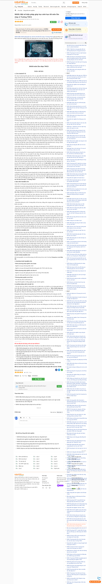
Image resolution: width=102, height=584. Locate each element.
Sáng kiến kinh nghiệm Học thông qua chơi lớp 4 (76, 119)
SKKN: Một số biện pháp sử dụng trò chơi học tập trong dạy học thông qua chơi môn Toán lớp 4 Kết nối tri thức (76, 132)
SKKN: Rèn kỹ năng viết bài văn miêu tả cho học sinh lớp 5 (76, 217)
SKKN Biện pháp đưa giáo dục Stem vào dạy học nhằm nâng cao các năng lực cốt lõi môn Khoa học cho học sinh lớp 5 (77, 200)
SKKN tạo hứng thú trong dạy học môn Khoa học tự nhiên (76, 371)
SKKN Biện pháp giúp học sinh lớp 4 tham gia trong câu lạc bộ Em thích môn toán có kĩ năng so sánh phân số (77, 90)
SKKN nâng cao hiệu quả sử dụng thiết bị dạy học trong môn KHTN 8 (77, 419)
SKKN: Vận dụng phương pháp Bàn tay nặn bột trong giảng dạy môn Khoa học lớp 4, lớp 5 (77, 259)
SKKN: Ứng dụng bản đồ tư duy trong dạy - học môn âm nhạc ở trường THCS (76, 540)
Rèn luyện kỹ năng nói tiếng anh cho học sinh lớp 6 (77, 367)
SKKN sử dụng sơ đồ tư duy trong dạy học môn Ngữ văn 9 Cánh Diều (76, 536)
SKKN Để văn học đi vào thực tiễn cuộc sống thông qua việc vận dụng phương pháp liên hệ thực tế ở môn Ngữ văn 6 (77, 302)
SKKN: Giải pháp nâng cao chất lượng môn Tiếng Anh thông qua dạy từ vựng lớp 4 (76, 193)
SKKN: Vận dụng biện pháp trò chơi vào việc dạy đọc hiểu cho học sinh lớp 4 (76, 123)
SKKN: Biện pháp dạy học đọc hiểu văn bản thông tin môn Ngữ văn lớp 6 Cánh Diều (76, 307)
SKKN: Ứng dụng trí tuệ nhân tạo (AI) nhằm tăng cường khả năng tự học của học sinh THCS (76, 347)
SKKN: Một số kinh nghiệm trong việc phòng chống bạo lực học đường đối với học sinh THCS (76, 511)
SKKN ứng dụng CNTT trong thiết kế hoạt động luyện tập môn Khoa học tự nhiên (76, 500)
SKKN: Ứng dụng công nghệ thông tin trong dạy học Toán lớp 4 (76, 160)
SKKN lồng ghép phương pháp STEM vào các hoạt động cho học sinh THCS (76, 562)
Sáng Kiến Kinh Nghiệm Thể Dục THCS (75, 507)
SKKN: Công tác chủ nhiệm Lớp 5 (74, 220)
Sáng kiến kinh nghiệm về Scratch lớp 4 (75, 177)
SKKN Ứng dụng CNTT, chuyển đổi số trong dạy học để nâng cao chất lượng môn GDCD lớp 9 (76, 532)
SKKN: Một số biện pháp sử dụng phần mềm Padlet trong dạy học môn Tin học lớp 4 (77, 174)
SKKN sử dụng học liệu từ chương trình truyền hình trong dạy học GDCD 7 (75, 547)
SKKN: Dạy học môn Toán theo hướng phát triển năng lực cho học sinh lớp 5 (76, 227)
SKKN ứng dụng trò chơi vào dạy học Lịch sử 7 (77, 449)
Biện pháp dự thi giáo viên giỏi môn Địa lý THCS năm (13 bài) (76, 434)
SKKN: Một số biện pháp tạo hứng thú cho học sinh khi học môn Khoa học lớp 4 (76, 153)
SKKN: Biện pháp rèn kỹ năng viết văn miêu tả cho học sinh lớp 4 (76, 116)
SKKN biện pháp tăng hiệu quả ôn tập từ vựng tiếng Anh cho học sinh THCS (76, 445)
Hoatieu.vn (15, 10)
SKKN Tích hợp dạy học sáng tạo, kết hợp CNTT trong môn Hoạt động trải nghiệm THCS (76, 411)
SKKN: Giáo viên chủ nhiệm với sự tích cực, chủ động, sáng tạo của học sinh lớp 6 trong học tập (76, 390)
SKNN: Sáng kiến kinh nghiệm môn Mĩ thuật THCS (76, 493)
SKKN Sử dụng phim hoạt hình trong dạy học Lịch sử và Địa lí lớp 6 (77, 395)
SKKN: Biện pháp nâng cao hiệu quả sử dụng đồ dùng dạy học (77, 364)
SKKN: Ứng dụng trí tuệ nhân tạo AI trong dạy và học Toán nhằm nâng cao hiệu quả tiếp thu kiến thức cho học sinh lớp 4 (76, 170)
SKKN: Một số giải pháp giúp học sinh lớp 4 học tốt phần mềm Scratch (76, 180)
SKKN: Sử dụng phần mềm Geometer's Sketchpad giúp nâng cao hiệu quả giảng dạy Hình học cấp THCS (77, 402)
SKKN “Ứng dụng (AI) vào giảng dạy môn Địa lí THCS (77, 360)
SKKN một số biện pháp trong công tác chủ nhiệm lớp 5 (76, 271)
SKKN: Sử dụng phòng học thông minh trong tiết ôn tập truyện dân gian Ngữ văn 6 (76, 310)
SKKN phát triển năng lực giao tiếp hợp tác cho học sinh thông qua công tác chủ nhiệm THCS (76, 471)
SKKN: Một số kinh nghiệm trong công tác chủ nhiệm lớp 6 (76, 333)
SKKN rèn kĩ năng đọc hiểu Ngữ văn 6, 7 (76, 452)
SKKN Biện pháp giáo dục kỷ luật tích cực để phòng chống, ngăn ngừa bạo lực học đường (77, 422)
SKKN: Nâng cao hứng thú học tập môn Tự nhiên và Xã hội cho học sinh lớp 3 (76, 66)
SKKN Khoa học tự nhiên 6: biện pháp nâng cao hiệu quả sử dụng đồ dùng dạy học (76, 322)
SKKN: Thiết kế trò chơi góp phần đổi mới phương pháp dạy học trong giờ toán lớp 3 (76, 50)
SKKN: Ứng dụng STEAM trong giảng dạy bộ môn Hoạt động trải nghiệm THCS (77, 558)
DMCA (58, 482)
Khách (68, 11)
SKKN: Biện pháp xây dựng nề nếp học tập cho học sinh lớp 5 (76, 223)
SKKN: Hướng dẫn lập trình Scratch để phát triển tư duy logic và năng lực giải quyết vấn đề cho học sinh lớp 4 (76, 185)
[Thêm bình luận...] (41, 421)
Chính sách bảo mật (61, 479)
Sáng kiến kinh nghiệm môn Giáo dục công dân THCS (76, 475)
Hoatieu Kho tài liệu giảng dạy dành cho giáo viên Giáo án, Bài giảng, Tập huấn (21, 3)
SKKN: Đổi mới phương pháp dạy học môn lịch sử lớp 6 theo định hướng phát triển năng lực (77, 520)
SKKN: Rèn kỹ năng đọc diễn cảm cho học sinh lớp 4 (76, 145)
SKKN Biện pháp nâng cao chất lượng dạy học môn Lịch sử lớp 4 (76, 103)
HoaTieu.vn (21, 474)
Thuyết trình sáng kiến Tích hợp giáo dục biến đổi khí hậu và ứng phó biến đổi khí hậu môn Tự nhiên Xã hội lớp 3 (76, 45)
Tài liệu (59, 366)
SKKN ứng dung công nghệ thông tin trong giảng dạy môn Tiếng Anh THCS (76, 441)
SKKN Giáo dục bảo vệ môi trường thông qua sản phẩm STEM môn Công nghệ (77, 430)
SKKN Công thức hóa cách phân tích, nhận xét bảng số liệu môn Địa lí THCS (76, 415)
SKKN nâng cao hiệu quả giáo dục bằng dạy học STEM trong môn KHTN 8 (76, 555)
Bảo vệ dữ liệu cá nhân (62, 481)
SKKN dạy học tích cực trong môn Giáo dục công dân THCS (76, 466)
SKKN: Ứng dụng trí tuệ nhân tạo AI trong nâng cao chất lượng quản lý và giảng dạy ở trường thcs (76, 574)
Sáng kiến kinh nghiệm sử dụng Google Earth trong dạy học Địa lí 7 (77, 543)
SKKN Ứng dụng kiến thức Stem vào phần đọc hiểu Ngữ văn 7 (76, 570)
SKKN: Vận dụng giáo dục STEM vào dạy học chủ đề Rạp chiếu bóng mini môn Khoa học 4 (77, 81)
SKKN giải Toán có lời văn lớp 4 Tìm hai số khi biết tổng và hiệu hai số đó (76, 149)
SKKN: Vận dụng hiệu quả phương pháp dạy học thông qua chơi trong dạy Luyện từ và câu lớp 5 (76, 247)
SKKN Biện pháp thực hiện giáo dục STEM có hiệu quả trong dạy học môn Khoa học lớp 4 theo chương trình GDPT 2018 (77, 77)
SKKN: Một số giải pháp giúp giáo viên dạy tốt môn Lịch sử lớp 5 (76, 234)
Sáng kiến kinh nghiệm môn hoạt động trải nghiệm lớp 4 (76, 85)
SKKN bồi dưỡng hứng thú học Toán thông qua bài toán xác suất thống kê (76, 458)
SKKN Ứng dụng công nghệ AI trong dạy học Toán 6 (77, 314)
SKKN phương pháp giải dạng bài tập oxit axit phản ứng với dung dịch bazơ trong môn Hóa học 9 (77, 480)
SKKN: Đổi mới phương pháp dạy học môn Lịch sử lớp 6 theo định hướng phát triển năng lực (76, 352)
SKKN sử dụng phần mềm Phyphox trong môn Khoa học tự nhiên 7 (76, 579)
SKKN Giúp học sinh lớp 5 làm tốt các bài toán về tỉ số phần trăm (76, 283)
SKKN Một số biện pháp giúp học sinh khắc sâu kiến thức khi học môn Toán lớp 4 (76, 156)
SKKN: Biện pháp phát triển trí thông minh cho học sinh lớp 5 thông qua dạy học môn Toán (76, 213)
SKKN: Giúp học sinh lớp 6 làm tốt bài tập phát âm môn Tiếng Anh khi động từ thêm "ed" (76, 341)
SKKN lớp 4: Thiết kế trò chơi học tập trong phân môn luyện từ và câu (76, 127)
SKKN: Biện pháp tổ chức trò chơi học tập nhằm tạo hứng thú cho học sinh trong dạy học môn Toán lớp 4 (76, 137)
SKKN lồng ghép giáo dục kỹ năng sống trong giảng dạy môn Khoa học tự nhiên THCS (77, 504)
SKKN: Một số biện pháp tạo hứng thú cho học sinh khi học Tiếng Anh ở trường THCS (76, 337)
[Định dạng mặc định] (29, 417)
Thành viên (75, 2)
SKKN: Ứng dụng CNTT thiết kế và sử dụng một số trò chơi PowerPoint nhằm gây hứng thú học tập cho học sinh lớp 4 (76, 165)
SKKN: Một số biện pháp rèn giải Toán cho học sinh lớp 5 (76, 231)
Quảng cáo (44, 481)
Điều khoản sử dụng (61, 477)
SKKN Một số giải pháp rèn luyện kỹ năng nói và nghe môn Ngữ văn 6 (77, 298)
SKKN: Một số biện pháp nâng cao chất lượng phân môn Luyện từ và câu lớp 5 (75, 204)
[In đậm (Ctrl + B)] (24, 417)
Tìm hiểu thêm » (24, 32)
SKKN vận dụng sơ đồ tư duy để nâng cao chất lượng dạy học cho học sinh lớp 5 (76, 268)
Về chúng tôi (45, 477)
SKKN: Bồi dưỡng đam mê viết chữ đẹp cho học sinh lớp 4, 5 (76, 238)
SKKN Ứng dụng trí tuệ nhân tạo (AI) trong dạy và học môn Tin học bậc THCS (76, 426)
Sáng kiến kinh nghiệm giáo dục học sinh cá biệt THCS (76, 462)
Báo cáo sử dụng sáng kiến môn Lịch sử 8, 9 (77, 528)
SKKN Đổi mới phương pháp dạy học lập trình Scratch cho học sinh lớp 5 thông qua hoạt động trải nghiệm (76, 287)
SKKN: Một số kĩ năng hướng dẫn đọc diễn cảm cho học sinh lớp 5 (76, 208)
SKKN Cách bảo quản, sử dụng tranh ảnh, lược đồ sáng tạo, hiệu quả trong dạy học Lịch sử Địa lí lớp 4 (76, 99)
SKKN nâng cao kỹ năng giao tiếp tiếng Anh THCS (76, 437)
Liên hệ (43, 479)
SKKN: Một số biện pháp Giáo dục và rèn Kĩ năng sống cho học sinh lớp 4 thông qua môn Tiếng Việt (77, 108)
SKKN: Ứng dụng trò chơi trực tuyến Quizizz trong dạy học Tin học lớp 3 (76, 53)
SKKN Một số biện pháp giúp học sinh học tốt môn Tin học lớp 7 (77, 455)
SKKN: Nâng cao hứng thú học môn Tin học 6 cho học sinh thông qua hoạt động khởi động (77, 379)
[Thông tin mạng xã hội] (60, 486)
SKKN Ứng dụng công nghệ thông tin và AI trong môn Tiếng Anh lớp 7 (76, 566)
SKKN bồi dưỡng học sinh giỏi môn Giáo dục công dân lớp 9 (76, 489)
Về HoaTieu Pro (45, 482)
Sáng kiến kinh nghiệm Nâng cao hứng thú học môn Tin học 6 (76, 375)
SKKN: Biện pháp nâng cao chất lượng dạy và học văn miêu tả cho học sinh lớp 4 (76, 112)
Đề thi (84, 6)
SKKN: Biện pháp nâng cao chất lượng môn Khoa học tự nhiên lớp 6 (76, 325)
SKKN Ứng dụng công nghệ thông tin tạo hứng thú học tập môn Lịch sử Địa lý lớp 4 (76, 94)
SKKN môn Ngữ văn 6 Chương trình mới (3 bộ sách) (76, 294)
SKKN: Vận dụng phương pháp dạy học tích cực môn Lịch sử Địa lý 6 (76, 356)
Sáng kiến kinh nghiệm (29, 10)
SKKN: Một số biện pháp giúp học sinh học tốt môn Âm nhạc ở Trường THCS (34, 36)
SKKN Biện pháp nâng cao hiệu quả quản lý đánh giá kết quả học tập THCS (76, 406)
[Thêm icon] (20, 417)
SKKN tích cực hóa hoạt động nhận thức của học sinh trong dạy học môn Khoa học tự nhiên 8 (76, 485)
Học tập (20, 10)
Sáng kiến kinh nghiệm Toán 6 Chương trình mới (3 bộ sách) (76, 318)
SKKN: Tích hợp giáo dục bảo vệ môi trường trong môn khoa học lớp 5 (76, 242)
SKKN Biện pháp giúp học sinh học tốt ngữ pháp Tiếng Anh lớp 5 (76, 275)
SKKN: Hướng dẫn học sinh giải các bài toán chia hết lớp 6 (76, 329)
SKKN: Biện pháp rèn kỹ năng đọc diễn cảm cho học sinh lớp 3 (76, 70)
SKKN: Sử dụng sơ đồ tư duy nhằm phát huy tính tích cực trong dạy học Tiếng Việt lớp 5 (76, 255)
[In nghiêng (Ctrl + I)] (26, 417)
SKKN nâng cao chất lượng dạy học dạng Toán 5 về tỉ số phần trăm (76, 264)
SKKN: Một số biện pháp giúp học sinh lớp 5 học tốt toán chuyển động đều (76, 251)
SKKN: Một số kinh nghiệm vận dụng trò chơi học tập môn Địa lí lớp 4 (77, 141)
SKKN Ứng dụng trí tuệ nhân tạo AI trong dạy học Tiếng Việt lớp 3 (77, 62)
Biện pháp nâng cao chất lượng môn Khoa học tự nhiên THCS (76, 497)
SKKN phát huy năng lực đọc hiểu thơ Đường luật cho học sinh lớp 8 (77, 551)
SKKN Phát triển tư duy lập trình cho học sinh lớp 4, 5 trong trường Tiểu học (77, 189)
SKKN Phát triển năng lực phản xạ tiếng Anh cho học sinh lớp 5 (76, 279)
